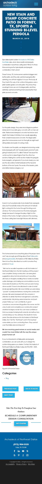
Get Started (21, 423)
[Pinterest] (19, 455)
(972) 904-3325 (21, 445)
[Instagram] (27, 455)
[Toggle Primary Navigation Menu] (36, 4)
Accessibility (10, 464)
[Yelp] (14, 455)
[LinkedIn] (19, 451)
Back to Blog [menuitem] (32, 389)
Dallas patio (34, 256)
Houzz (11, 264)
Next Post (8, 395)
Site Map (31, 464)
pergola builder (10, 259)
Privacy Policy (21, 464)
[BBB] (23, 455)
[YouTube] (23, 451)
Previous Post (10, 389)
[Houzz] (27, 451)
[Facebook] (14, 451)
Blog (7, 378)
